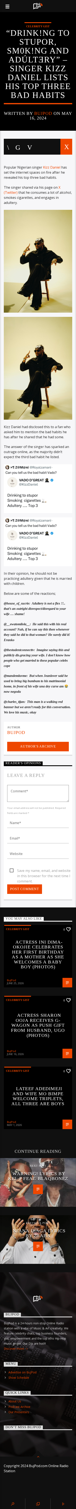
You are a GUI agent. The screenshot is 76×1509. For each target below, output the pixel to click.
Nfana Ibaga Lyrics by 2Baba (39, 1233)
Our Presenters (18, 1412)
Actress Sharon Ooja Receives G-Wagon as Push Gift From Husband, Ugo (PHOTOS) (38, 1025)
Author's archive (38, 746)
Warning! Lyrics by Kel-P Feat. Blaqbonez (38, 1176)
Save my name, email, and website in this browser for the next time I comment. (44, 870)
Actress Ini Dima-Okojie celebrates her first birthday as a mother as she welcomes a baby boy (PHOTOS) (38, 954)
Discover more (14, 1349)
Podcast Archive (19, 1407)
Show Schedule (18, 1378)
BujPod (43, 113)
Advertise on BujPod (22, 1372)
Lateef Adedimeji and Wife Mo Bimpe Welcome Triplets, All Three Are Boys (37, 1096)
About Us (14, 1401)
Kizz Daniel (51, 167)
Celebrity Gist (38, 26)
